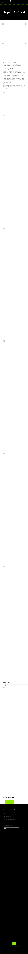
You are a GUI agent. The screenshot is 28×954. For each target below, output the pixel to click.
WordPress (20, 948)
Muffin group (17, 946)
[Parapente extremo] (14, 2)
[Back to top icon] (14, 943)
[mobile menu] (26, 2)
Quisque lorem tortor (8, 797)
